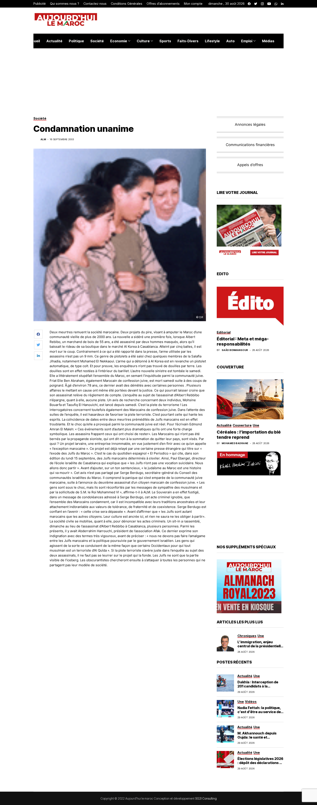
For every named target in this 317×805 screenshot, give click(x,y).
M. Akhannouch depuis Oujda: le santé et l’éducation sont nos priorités (256, 739)
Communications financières (250, 145)
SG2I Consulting (206, 798)
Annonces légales (250, 124)
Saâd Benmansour (235, 350)
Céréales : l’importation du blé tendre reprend (249, 434)
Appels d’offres (250, 165)
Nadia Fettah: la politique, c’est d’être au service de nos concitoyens (259, 712)
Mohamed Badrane (235, 443)
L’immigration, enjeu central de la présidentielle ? (260, 646)
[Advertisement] (128, 582)
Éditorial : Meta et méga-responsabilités (243, 341)
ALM (43, 139)
